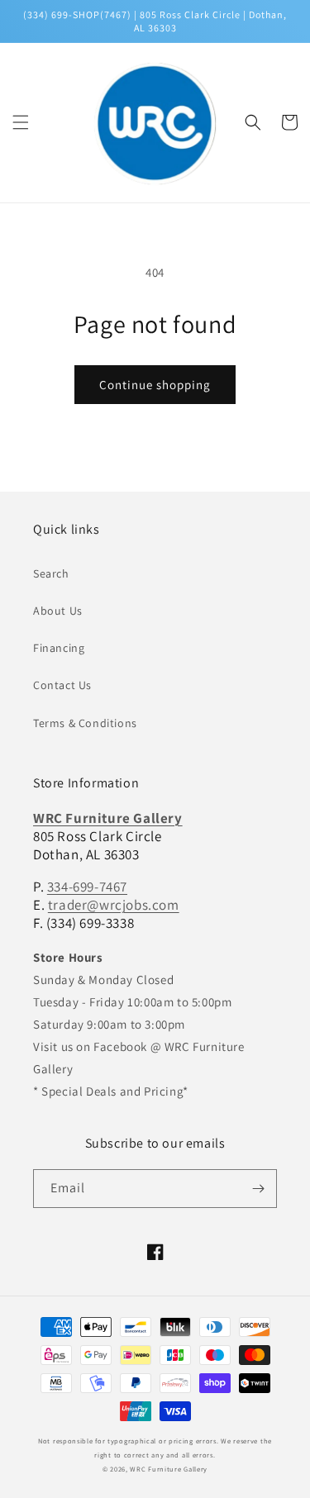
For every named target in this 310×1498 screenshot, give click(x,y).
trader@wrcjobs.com (113, 905)
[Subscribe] (258, 1188)
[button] (20, 122)
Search (51, 573)
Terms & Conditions (85, 723)
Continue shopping (155, 384)
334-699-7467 (87, 886)
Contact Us (62, 685)
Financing (58, 647)
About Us (58, 610)
